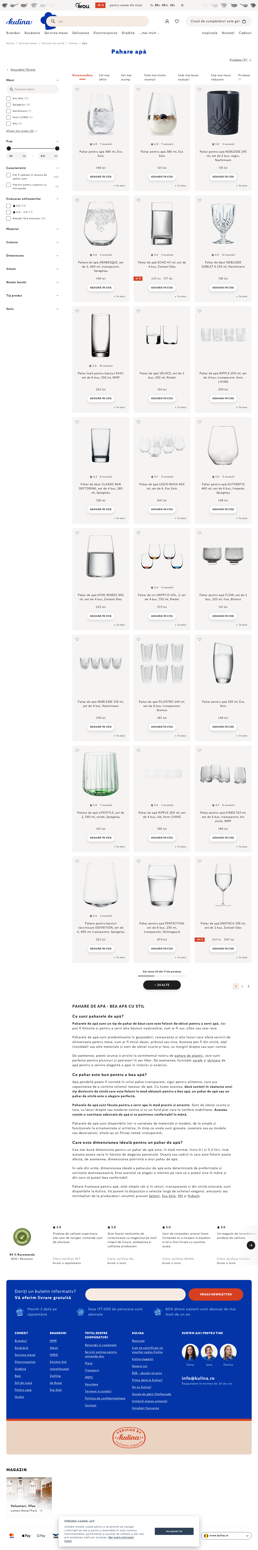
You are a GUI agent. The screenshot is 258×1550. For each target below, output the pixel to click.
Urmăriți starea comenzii (149, 1401)
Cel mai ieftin (104, 77)
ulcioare (213, 1060)
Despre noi (139, 1366)
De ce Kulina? (141, 1387)
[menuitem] (13, 34)
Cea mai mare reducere (221, 77)
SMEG (54, 1355)
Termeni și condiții (98, 1391)
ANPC (89, 1377)
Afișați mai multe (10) (20, 131)
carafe (198, 1060)
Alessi (54, 1348)
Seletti (154, 1196)
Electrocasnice (25, 1362)
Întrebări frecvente (145, 1408)
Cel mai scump (126, 77)
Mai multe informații (121, 1537)
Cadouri (245, 33)
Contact (91, 1405)
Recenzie (138, 1341)
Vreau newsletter (216, 1294)
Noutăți (228, 33)
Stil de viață (23, 1383)
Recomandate (82, 75)
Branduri (21, 1341)
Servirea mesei (25, 1355)
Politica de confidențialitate (105, 1398)
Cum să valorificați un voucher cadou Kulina (147, 1350)
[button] (162, 77)
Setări (68, 1541)
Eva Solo (169, 1196)
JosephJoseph (59, 1369)
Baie (18, 1376)
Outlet (19, 1397)
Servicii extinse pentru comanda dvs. (101, 1354)
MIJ (180, 1196)
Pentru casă (23, 1390)
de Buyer (56, 1383)
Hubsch (194, 1196)
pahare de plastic (189, 1055)
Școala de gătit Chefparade (151, 1394)
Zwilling (55, 1376)
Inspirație (210, 33)
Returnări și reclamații (101, 1345)
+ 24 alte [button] (161, 985)
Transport (92, 1370)
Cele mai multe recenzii (155, 77)
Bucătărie (21, 1348)
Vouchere (91, 1384)
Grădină (20, 1369)
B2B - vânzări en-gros (147, 1373)
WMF (53, 1341)
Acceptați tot (174, 1531)
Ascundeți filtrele (23, 69)
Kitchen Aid (58, 1362)
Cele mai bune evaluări (188, 77)
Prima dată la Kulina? (147, 1380)
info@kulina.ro (198, 1378)
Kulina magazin (142, 1359)
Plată (88, 1363)
